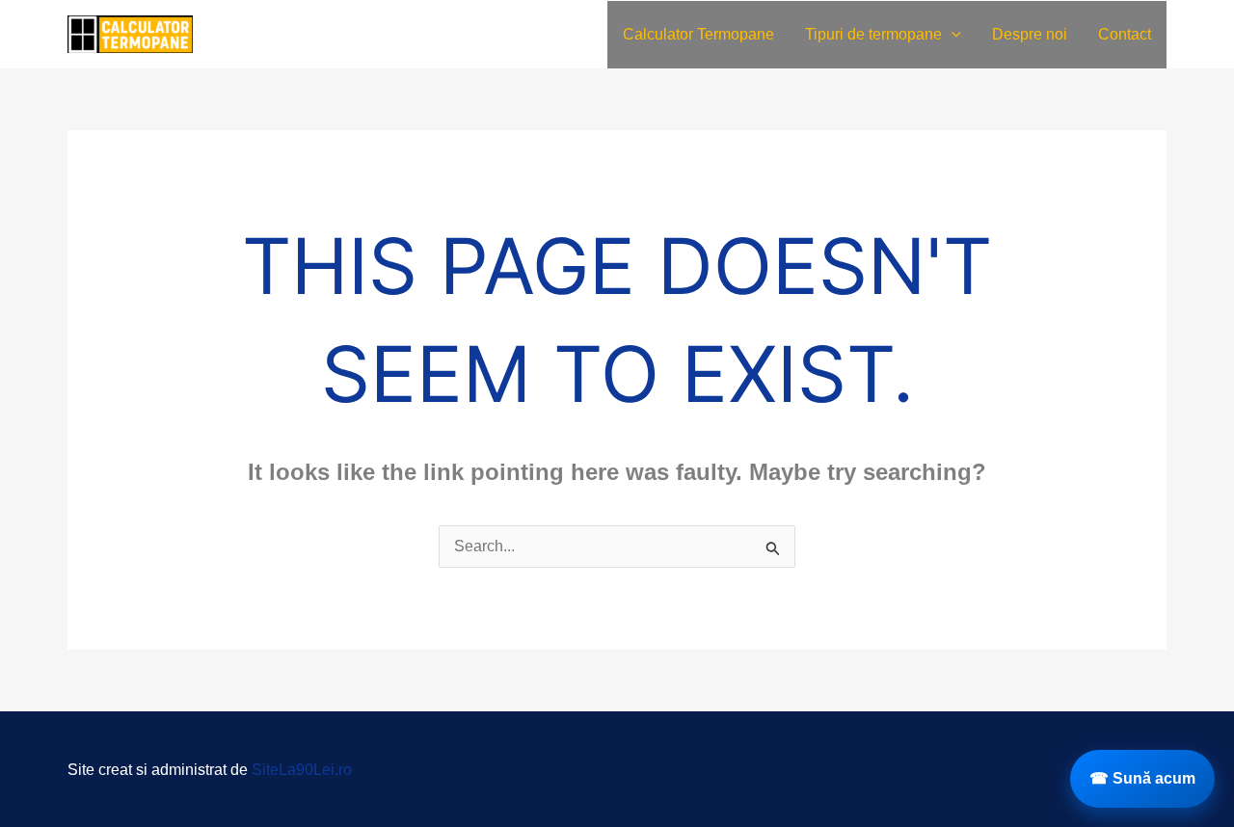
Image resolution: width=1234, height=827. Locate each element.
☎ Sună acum (1142, 778)
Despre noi (1029, 34)
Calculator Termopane (698, 34)
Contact (1124, 34)
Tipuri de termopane (873, 34)
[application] (951, 34)
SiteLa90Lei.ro (302, 769)
